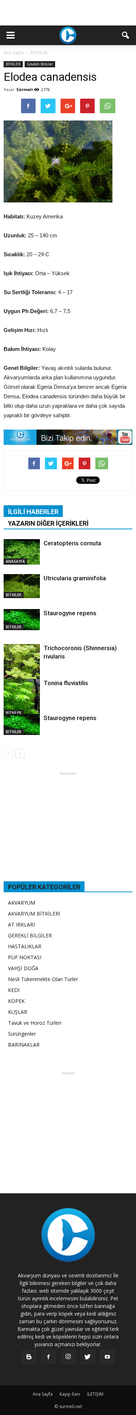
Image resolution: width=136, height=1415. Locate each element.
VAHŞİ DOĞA (23, 968)
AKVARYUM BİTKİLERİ (34, 913)
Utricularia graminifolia (75, 578)
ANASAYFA (15, 561)
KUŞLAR (17, 1011)
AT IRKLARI (21, 924)
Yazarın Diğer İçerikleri (48, 523)
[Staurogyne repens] (22, 619)
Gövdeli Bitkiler (40, 64)
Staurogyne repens (70, 613)
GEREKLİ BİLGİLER (30, 935)
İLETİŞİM (95, 1394)
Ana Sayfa (14, 53)
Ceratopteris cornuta (72, 543)
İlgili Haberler (33, 511)
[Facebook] (48, 1357)
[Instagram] (68, 1357)
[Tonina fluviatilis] (22, 697)
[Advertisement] (68, 13)
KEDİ (14, 990)
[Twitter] (88, 1357)
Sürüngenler (22, 1033)
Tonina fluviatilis (66, 683)
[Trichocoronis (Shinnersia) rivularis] (22, 668)
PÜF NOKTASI (24, 957)
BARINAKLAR (24, 1044)
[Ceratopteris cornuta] (22, 552)
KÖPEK (16, 1000)
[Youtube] (107, 1357)
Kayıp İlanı (69, 1394)
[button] (126, 35)
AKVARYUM (21, 902)
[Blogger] (29, 1357)
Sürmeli (24, 89)
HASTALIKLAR (24, 946)
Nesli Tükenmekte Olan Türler (43, 979)
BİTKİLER (13, 64)
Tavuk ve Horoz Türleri (34, 1022)
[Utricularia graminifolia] (22, 586)
